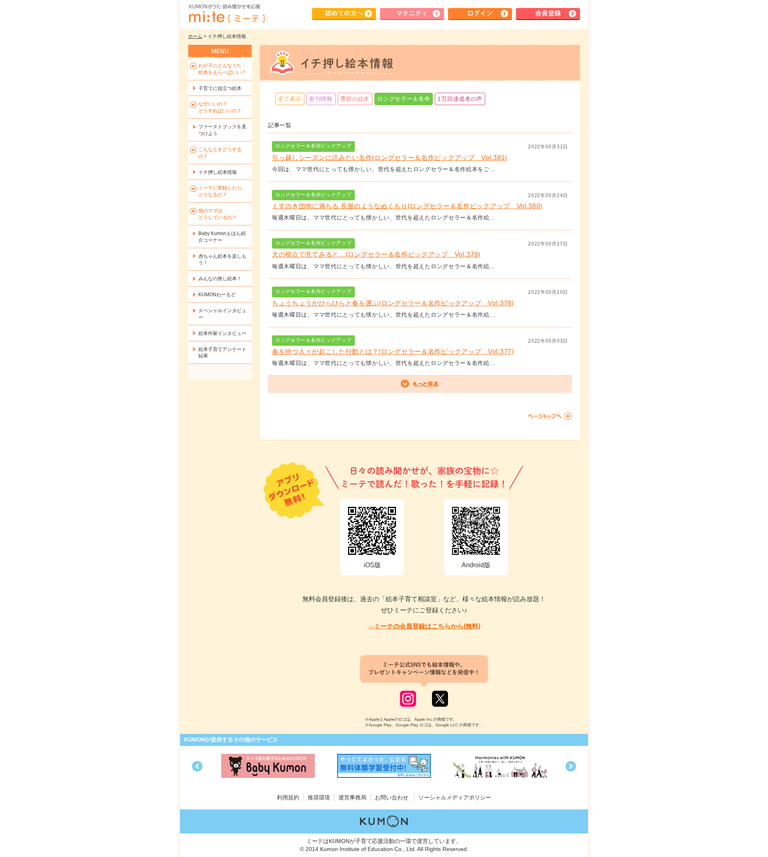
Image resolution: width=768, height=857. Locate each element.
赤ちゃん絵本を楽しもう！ (222, 259)
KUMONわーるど (217, 294)
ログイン (480, 13)
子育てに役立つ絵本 (220, 88)
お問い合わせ (391, 797)
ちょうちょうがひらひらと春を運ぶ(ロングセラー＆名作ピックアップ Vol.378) (393, 303)
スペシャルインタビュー (222, 314)
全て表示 (290, 99)
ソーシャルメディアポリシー (454, 797)
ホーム (195, 36)
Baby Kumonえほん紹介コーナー (222, 237)
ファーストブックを (222, 130)
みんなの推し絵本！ (220, 278)
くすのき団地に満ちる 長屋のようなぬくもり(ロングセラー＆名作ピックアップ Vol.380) (407, 206)
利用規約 (288, 797)
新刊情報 (321, 99)
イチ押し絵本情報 (217, 172)
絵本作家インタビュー (222, 333)
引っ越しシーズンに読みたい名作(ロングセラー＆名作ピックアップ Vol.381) (389, 157)
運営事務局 (352, 797)
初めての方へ (344, 13)
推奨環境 (319, 797)
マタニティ (412, 13)
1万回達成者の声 (460, 99)
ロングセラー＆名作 (403, 99)
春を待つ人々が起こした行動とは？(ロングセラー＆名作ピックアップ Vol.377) (393, 351)
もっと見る (420, 384)
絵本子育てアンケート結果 (222, 353)
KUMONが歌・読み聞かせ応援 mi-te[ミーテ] (226, 13)
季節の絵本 (355, 99)
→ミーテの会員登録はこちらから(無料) (424, 626)
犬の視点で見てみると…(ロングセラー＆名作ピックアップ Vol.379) (376, 254)
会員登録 (548, 13)
